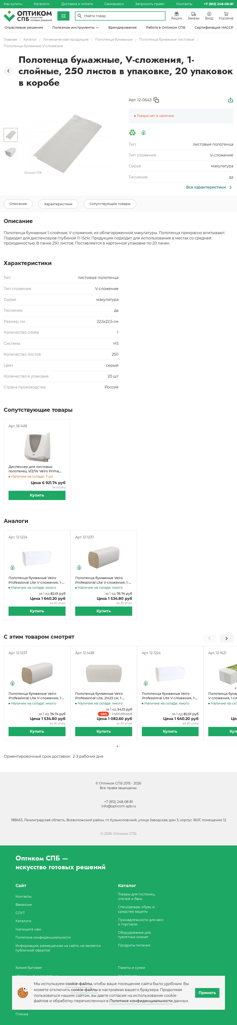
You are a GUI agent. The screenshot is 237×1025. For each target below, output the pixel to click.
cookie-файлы (78, 984)
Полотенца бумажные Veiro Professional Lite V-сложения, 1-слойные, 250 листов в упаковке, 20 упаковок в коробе (37, 580)
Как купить (13, 4)
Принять (207, 993)
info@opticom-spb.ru (118, 806)
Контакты (184, 4)
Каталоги (42, 4)
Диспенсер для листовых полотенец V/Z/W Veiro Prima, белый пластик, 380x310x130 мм (35, 469)
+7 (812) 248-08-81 (118, 802)
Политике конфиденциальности (141, 1001)
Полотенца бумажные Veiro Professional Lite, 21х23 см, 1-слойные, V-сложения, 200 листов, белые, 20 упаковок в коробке (100, 696)
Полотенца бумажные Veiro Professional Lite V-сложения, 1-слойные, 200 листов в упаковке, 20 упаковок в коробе (103, 580)
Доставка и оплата (77, 4)
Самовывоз (114, 4)
